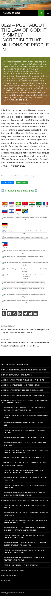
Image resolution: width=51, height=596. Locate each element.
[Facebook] (9, 313)
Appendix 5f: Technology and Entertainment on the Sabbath (25, 444)
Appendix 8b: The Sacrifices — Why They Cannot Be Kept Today (26, 514)
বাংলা (25, 239)
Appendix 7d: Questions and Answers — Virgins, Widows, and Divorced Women (25, 494)
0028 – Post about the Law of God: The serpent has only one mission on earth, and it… (25, 329)
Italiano (23, 259)
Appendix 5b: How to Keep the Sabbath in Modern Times (26, 416)
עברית (11, 214)
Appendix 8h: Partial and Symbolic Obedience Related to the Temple (24, 559)
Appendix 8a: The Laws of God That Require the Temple (25, 506)
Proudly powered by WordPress (12, 593)
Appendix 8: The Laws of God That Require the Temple (24, 500)
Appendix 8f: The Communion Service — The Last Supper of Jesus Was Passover (25, 544)
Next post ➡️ (30, 191)
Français (46, 206)
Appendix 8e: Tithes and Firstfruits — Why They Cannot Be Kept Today (24, 536)
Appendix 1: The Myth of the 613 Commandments (22, 380)
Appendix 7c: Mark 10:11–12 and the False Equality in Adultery (26, 486)
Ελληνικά (24, 271)
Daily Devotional (9, 575)
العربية (39, 206)
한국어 (25, 265)
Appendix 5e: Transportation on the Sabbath (24, 437)
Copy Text (21, 182)
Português (18, 206)
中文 (25, 206)
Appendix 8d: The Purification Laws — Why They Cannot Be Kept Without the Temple (24, 529)
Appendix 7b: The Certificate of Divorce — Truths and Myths (25, 479)
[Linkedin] (20, 313)
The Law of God (10, 13)
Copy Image (8, 182)
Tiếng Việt (25, 278)
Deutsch (5, 227)
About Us (5, 580)
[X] (4, 313)
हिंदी (32, 206)
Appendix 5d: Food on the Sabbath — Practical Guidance (24, 431)
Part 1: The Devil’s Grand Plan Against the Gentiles (23, 370)
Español (5, 206)
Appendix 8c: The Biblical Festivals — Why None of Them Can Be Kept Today (26, 521)
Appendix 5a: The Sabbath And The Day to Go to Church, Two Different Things (25, 409)
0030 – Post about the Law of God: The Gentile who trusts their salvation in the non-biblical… (25, 342)
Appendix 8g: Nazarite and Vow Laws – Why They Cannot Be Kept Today (25, 551)
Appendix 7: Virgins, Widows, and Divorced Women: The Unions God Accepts (24, 464)
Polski (23, 284)
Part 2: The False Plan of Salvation (16, 375)
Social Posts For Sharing (12, 570)
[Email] (35, 313)
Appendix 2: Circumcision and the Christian (20, 385)
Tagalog (5, 247)
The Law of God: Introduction (15, 365)
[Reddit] (30, 313)
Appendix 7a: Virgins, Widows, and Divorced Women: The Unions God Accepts (23, 471)
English (11, 206)
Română (25, 303)
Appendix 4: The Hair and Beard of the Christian (22, 395)
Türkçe (23, 297)
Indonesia (18, 214)
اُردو (23, 253)
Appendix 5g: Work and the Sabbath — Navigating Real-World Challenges (26, 451)
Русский (5, 214)
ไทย (23, 290)
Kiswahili (25, 214)
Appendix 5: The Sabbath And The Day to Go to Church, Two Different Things (25, 401)
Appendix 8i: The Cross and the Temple (21, 565)
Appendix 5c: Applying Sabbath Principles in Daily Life (25, 424)
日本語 (24, 233)
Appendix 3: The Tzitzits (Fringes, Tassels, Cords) (22, 390)
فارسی (24, 220)
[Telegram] (25, 313)
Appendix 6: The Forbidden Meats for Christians (22, 457)
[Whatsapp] (14, 313)
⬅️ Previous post (10, 191)
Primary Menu (47, 13)
